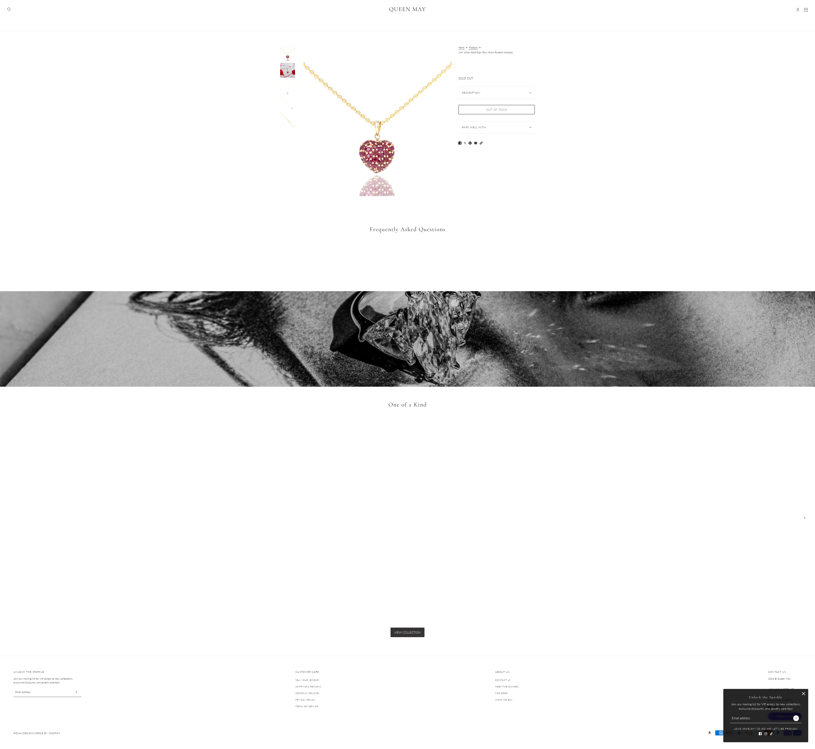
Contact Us (503, 680)
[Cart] (806, 9)
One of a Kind (407, 404)
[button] (481, 142)
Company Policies (307, 693)
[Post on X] (465, 142)
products (473, 47)
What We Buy (504, 699)
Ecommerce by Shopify (42, 733)
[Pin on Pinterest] (470, 142)
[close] (803, 693)
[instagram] (766, 733)
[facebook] (760, 733)
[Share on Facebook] (460, 142)
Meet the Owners (507, 686)
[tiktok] (771, 733)
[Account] (797, 9)
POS (16, 733)
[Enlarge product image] (377, 121)
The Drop (501, 693)
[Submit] (796, 718)
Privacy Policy (305, 699)
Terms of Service (306, 706)
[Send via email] (475, 142)
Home (461, 47)
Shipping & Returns (308, 686)
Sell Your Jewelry (307, 680)
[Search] (9, 9)
